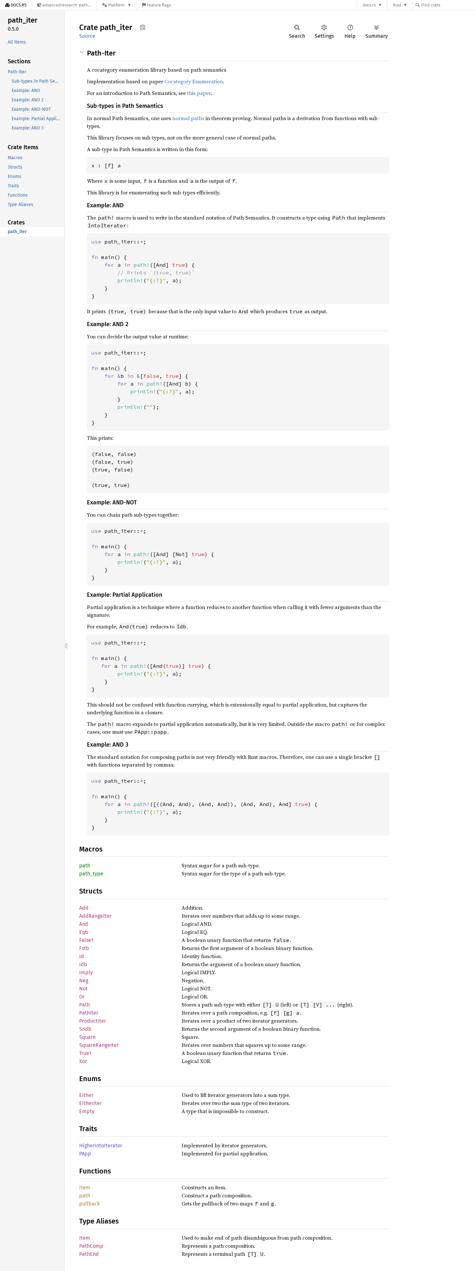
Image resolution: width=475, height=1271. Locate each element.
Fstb (84, 948)
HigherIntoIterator (100, 1145)
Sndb (85, 1029)
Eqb (83, 932)
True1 (85, 1053)
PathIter (88, 1013)
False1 (86, 940)
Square (87, 1037)
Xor (83, 1061)
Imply (86, 972)
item (84, 1187)
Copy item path (142, 27)
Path (84, 1005)
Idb (83, 964)
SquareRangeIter (99, 1045)
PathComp (91, 1246)
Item (84, 1238)
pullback (89, 1204)
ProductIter (92, 1021)
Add (84, 908)
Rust (397, 5)
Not (83, 989)
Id (81, 956)
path (84, 866)
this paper (199, 93)
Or (82, 997)
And (83, 924)
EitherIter (90, 1103)
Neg (83, 980)
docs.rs (369, 5)
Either (86, 1095)
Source (87, 36)
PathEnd (89, 1254)
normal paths (188, 118)
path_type (91, 874)
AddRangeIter (95, 916)
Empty (86, 1111)
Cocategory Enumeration (193, 81)
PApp (85, 1154)
